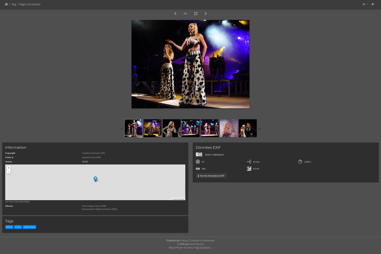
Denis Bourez (196, 244)
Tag (13, 4)
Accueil (6, 4)
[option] (133, 128)
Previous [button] (121, 128)
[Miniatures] (185, 14)
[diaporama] (373, 4)
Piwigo (184, 240)
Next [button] (259, 128)
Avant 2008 (100, 206)
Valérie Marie (29, 227)
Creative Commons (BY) (93, 153)
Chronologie (88, 206)
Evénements (88, 209)
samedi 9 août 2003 (91, 157)
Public (18, 227)
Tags (196, 247)
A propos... (206, 247)
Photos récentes (184, 247)
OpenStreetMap (179, 199)
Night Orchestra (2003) (106, 209)
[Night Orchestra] (95, 179)
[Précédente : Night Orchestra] (175, 14)
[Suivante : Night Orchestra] (205, 14)
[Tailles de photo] (365, 4)
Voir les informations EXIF (211, 176)
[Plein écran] (195, 14)
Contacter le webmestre (202, 240)
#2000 (9, 227)
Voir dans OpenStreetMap (17, 201)
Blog (171, 247)
